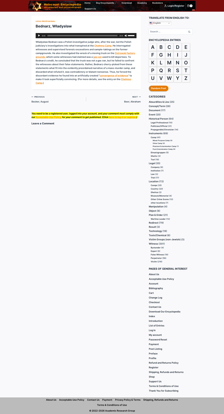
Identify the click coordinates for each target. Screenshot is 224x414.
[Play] (39, 35)
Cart (151, 293)
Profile (152, 358)
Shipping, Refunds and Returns (166, 372)
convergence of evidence (114, 75)
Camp (153, 137)
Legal (152, 163)
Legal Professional (45, 21)
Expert (154, 251)
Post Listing (155, 349)
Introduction (156, 321)
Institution (155, 170)
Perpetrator (156, 258)
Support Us (90, 8)
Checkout (154, 302)
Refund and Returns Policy (163, 362)
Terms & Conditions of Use (164, 386)
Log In (152, 330)
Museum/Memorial (159, 196)
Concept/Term (157, 106)
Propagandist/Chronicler (162, 129)
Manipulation (156, 206)
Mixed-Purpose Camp (161, 140)
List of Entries (156, 325)
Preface (153, 353)
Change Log (155, 297)
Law (153, 174)
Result (152, 227)
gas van (97, 57)
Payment (154, 344)
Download (127, 3)
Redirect (153, 222)
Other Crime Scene (160, 199)
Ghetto (154, 156)
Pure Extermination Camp (163, 149)
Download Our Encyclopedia (164, 311)
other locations (158, 203)
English (157, 23)
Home (88, 3)
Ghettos (154, 192)
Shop (152, 376)
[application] (86, 35)
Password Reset (158, 339)
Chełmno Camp (102, 45)
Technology (155, 231)
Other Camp (157, 143)
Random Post (158, 88)
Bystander (155, 247)
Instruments (156, 133)
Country (154, 189)
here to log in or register (122, 117)
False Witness (157, 254)
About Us (154, 274)
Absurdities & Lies (159, 102)
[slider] (131, 35)
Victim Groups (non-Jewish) (165, 239)
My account (155, 335)
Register (153, 367)
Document (154, 110)
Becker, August (40, 99)
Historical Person (158, 118)
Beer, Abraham (132, 99)
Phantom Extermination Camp (164, 146)
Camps (154, 185)
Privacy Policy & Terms (128, 399)
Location (154, 181)
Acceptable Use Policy (48, 117)
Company (155, 167)
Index (152, 316)
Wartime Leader (158, 219)
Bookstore (157, 3)
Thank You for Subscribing (163, 390)
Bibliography (156, 288)
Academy (142, 3)
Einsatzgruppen (158, 152)
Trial (153, 177)
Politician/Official (159, 126)
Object (152, 210)
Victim (154, 261)
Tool (153, 159)
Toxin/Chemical (157, 235)
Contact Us (155, 307)
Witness (153, 243)
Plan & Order (156, 215)
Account (153, 283)
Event (152, 114)
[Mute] (126, 35)
